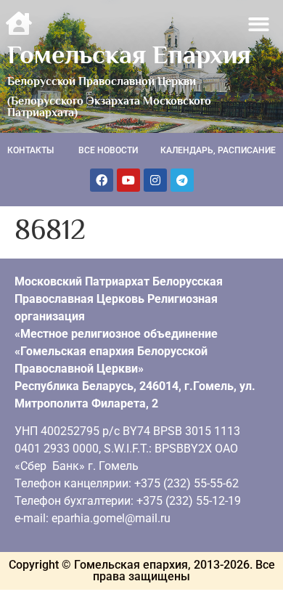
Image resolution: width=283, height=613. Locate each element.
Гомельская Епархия (129, 54)
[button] (259, 24)
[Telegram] (182, 180)
